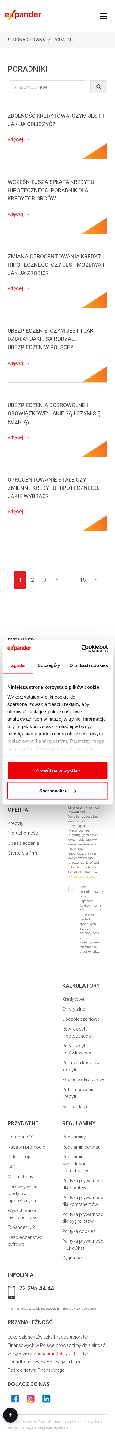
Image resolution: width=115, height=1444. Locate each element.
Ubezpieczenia (23, 843)
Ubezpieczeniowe (81, 1019)
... (69, 580)
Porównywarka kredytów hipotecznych (22, 1193)
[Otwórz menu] (103, 16)
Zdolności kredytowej (84, 1079)
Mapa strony (20, 1176)
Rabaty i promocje (26, 1147)
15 (83, 580)
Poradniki (64, 40)
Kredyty (15, 823)
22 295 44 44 (36, 1288)
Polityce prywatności (82, 876)
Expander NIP (21, 1227)
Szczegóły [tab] (49, 665)
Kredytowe (73, 999)
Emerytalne (73, 1009)
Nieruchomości (23, 833)
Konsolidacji (74, 1106)
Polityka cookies (79, 1231)
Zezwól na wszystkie (58, 770)
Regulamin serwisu (81, 1147)
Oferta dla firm (22, 853)
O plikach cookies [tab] (88, 665)
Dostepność (20, 1137)
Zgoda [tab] (18, 665)
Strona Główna (26, 40)
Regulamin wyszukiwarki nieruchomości (77, 1163)
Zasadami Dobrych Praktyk (61, 1353)
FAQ (12, 1167)
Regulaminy (74, 1137)
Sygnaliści (72, 1258)
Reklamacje (20, 1157)
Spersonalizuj (54, 790)
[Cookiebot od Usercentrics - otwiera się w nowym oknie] (82, 648)
